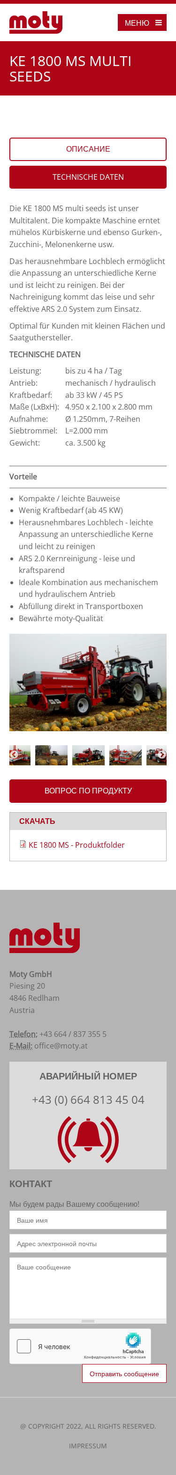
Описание (88, 149)
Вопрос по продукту (88, 790)
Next (162, 755)
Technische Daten (88, 177)
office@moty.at (61, 1046)
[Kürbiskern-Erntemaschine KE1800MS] (88, 682)
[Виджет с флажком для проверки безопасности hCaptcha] (80, 1346)
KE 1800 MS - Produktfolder (77, 845)
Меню (137, 23)
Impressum (88, 1445)
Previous (14, 755)
